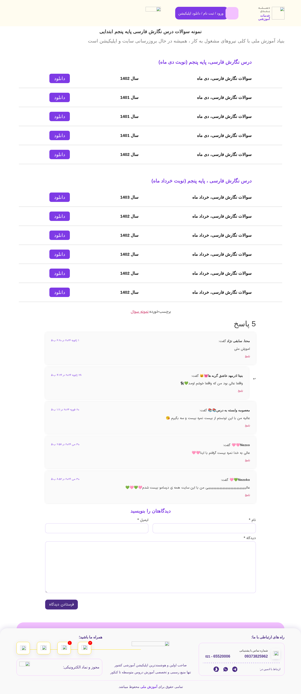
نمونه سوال (140, 312)
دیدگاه (250, 538)
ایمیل (142, 520)
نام (252, 520)
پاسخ (247, 356)
